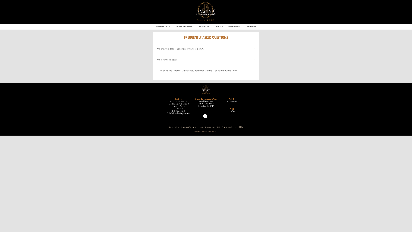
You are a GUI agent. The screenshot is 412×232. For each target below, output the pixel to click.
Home (171, 127)
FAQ (218, 127)
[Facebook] (205, 116)
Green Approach (227, 127)
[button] (251, 26)
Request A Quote (210, 127)
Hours (201, 127)
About (177, 127)
